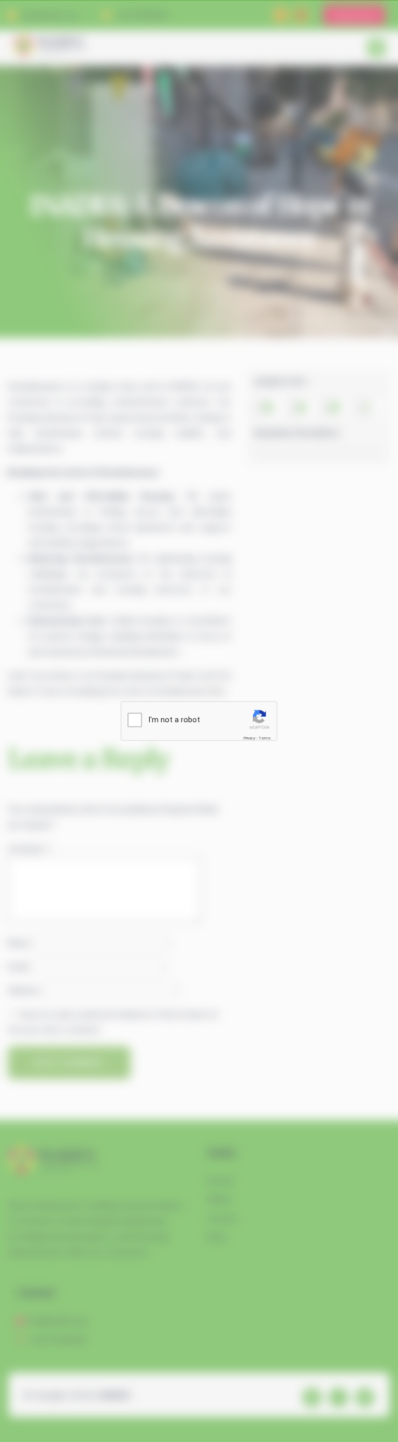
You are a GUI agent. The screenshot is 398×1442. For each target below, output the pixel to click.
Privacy (249, 738)
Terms (265, 738)
